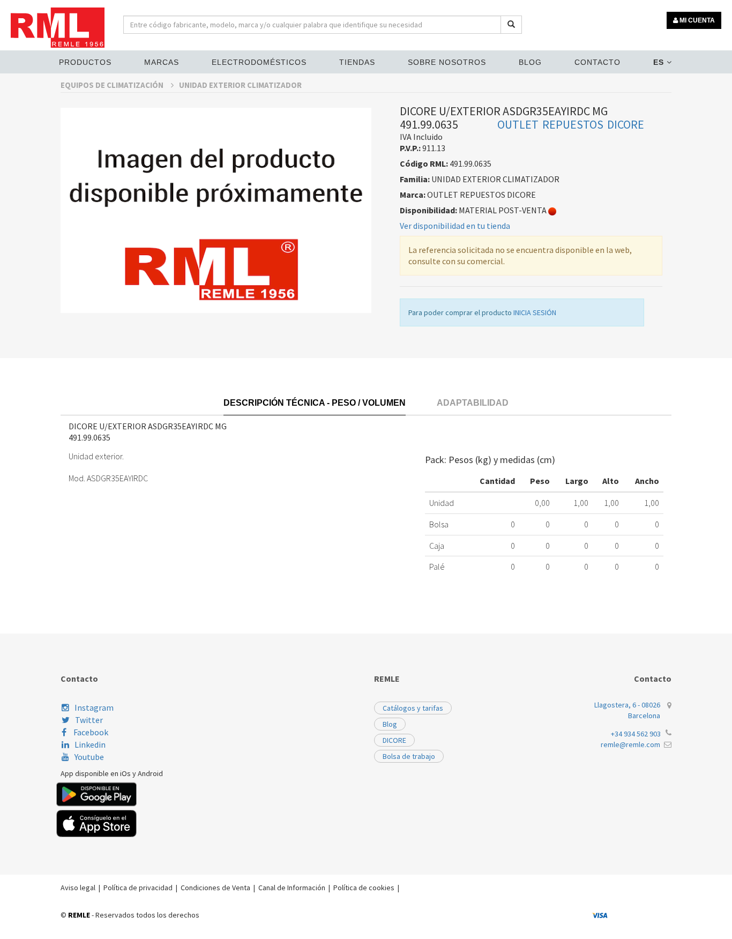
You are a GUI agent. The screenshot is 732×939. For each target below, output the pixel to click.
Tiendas (357, 62)
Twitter (89, 719)
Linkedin (90, 744)
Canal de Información (291, 887)
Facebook (90, 732)
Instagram (94, 707)
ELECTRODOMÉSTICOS (259, 62)
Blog (530, 62)
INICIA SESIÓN (534, 312)
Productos (85, 62)
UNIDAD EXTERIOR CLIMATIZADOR (240, 85)
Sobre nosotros (447, 62)
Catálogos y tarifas (413, 708)
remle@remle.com (630, 744)
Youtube (89, 756)
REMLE (79, 915)
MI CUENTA (696, 20)
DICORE (394, 740)
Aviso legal (78, 887)
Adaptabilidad (473, 402)
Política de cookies (363, 887)
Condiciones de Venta (215, 887)
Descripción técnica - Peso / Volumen (314, 402)
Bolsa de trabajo (409, 756)
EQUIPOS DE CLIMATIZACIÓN (113, 85)
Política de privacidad (138, 887)
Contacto (597, 62)
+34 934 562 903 (636, 734)
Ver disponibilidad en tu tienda (455, 225)
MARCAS (161, 62)
